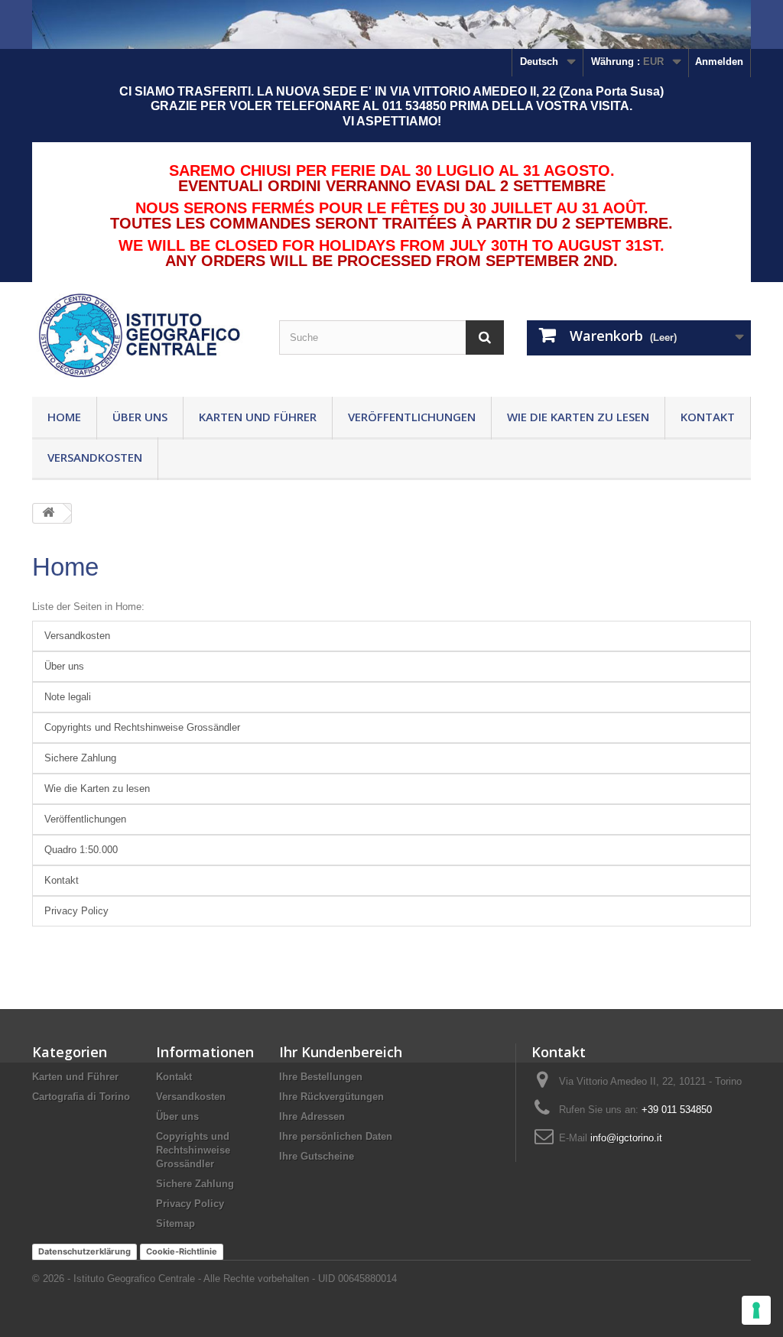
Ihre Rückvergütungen (331, 1096)
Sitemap (175, 1223)
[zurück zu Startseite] (48, 513)
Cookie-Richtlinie (181, 1251)
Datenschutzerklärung (84, 1251)
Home (64, 416)
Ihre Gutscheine (316, 1156)
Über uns (139, 416)
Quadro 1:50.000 (81, 849)
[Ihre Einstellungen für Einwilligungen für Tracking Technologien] (756, 1310)
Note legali (67, 697)
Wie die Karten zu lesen (578, 416)
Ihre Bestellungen (320, 1076)
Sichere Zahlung (80, 758)
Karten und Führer (258, 416)
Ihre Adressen (312, 1116)
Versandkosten (94, 457)
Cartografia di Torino (81, 1096)
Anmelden (719, 61)
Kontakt (708, 416)
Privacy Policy (76, 911)
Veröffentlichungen (412, 416)
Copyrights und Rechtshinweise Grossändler (142, 727)
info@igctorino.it (626, 1138)
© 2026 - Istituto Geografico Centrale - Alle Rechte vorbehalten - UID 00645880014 (214, 1278)
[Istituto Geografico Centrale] (144, 336)
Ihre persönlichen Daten (335, 1136)
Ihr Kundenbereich (340, 1052)
